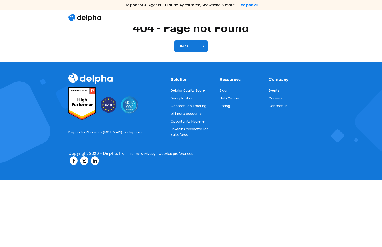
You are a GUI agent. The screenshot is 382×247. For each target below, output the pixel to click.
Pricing (225, 105)
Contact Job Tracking (188, 105)
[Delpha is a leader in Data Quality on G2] (83, 104)
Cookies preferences (176, 153)
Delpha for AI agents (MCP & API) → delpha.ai (105, 132)
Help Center (229, 98)
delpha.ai (249, 5)
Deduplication (182, 98)
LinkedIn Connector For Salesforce (189, 132)
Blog (223, 90)
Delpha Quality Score (188, 90)
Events (274, 90)
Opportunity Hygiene (188, 121)
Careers (275, 98)
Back (184, 46)
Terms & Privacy (142, 153)
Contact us (278, 105)
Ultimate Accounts (186, 113)
